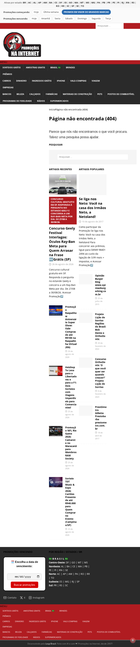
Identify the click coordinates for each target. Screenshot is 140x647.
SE (66, 570)
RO (82, 573)
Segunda (96, 18)
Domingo (82, 18)
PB (86, 566)
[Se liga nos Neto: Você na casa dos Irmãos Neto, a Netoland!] (93, 184)
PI (55, 570)
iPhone (61, 80)
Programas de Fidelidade (17, 100)
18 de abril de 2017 (99, 435)
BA (68, 566)
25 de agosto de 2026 (69, 414)
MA (80, 566)
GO (73, 562)
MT (79, 562)
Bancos (7, 94)
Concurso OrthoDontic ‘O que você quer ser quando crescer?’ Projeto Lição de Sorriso (100, 373)
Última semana (51, 12)
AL (62, 566)
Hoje (36, 12)
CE (73, 566)
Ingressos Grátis (42, 80)
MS (86, 562)
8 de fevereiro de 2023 (100, 394)
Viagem (96, 80)
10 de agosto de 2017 (92, 221)
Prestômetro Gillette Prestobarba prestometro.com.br (101, 417)
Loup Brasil (50, 643)
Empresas (8, 87)
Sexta (57, 18)
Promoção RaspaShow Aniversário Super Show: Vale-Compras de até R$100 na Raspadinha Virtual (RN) (71, 327)
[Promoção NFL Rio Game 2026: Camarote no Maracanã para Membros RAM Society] (56, 431)
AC (58, 573)
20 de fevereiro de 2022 (100, 346)
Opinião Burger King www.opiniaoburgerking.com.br (100, 285)
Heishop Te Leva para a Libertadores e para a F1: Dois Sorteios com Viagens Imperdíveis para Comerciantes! (71, 387)
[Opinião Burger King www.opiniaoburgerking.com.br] (86, 279)
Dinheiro (21, 80)
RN (60, 570)
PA (76, 573)
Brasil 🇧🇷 (55, 67)
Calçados (34, 94)
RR (88, 573)
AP (64, 573)
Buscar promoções (24, 584)
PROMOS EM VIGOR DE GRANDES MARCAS (86, 12)
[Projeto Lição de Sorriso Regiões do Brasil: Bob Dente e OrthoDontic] (86, 318)
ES (61, 581)
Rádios (41, 100)
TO (52, 577)
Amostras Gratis (35, 67)
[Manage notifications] (133, 640)
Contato (12, 597)
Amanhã (45, 18)
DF (67, 562)
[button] (3, 62)
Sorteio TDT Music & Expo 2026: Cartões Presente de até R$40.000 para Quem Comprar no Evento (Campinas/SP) (70, 502)
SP (78, 581)
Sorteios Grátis (12, 67)
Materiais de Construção (77, 94)
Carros (7, 80)
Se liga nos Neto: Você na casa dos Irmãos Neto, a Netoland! (92, 208)
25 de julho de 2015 (99, 301)
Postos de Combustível (121, 94)
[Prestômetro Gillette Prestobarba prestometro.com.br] (86, 411)
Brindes (70, 67)
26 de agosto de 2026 (62, 264)
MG (67, 581)
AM (70, 573)
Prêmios (7, 74)
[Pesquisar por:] (110, 25)
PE (50, 570)
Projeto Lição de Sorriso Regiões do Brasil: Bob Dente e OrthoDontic (100, 326)
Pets (99, 94)
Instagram (38, 597)
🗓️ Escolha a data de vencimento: (24, 564)
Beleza (20, 94)
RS (60, 585)
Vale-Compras (78, 80)
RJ (73, 581)
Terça (108, 18)
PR (55, 585)
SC (66, 585)
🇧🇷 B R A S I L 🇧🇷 (58, 558)
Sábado (69, 18)
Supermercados (59, 100)
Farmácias (52, 94)
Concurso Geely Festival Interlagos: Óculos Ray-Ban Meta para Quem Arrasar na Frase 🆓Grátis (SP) (62, 229)
